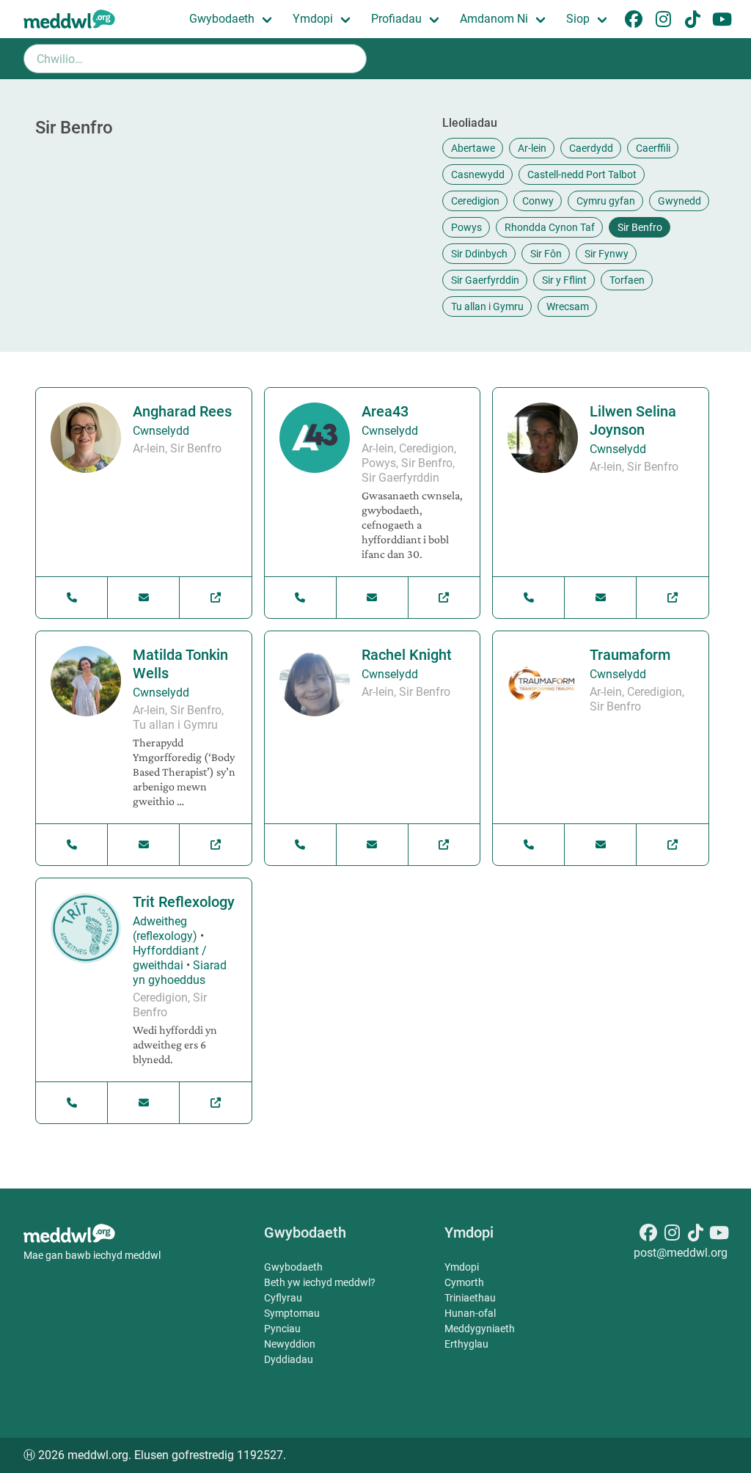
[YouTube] (719, 1235)
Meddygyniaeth (479, 1328)
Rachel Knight (407, 655)
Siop (578, 19)
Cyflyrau (283, 1298)
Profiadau (396, 19)
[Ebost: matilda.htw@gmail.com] (144, 844)
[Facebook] (648, 1235)
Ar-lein (532, 148)
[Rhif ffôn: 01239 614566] (301, 597)
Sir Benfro (640, 227)
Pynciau (282, 1328)
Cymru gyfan (605, 201)
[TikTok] (695, 1235)
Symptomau (292, 1313)
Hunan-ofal (470, 1313)
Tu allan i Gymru (487, 306)
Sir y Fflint (564, 280)
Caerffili (653, 148)
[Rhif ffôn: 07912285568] (72, 1102)
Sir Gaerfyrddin (485, 280)
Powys (466, 227)
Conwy (538, 201)
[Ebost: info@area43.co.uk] (373, 597)
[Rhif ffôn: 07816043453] (72, 844)
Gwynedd (679, 201)
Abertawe (473, 148)
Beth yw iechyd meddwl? (320, 1282)
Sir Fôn (546, 254)
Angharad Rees (182, 411)
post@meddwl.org (681, 1253)
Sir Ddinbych (479, 254)
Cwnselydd (161, 431)
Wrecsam (567, 306)
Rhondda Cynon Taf (550, 227)
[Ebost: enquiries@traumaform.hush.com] (601, 844)
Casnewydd (478, 174)
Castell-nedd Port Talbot (582, 174)
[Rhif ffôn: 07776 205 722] (301, 844)
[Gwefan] (215, 597)
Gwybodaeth (221, 19)
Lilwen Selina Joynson (633, 420)
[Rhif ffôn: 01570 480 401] (529, 844)
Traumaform (630, 655)
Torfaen (627, 280)
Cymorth (464, 1282)
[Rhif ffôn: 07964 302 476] (529, 597)
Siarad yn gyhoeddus (180, 972)
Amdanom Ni (494, 19)
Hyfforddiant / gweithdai (170, 958)
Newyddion (289, 1344)
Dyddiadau (288, 1359)
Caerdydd (591, 148)
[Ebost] (144, 597)
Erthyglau (466, 1344)
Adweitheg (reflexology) (165, 928)
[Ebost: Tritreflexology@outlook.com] (144, 1102)
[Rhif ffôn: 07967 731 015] (72, 597)
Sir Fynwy (607, 254)
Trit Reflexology (184, 902)
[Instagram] (672, 1235)
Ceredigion (475, 201)
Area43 (385, 411)
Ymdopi (313, 19)
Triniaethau (470, 1298)
